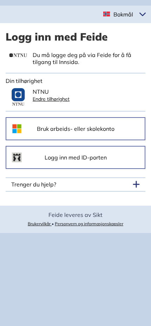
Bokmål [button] (123, 14)
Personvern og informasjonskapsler (89, 223)
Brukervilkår (40, 223)
